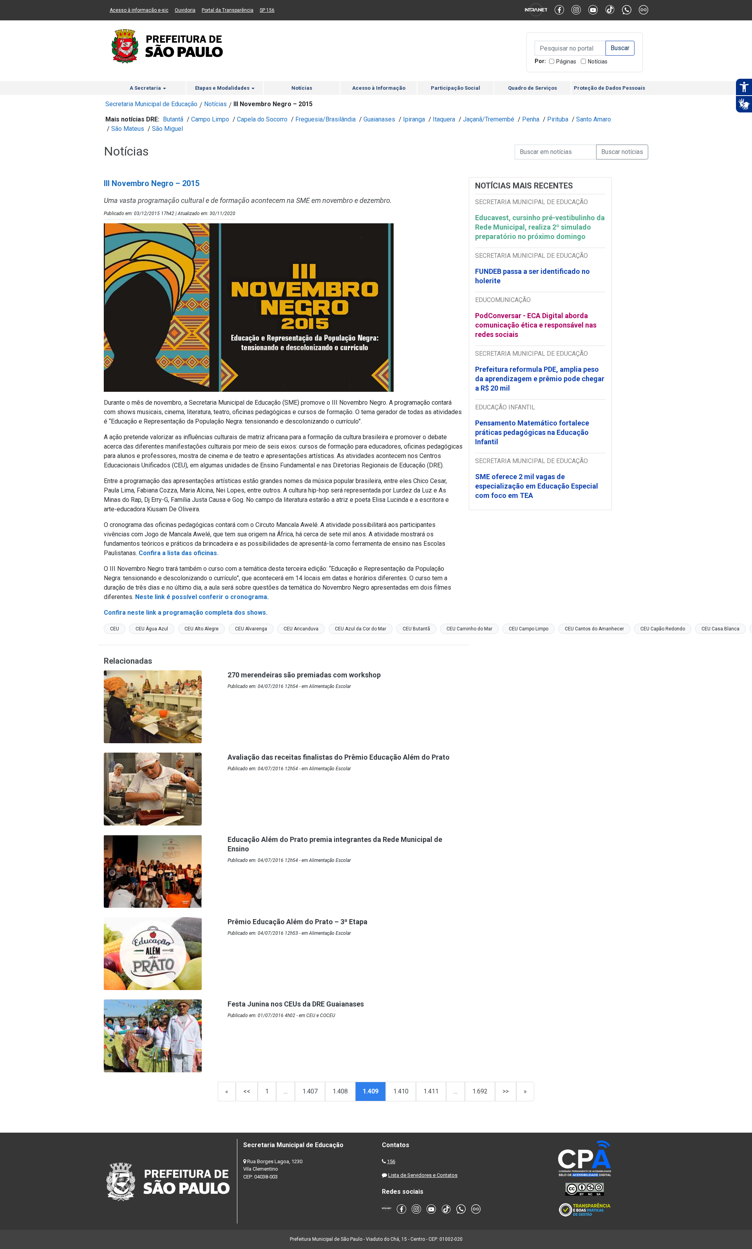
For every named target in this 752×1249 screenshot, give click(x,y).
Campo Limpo (210, 119)
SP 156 (267, 10)
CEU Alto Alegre (201, 629)
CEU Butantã (416, 629)
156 (391, 1161)
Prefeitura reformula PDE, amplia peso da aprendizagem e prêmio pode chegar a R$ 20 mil (539, 378)
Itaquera (444, 119)
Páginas (566, 61)
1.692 (480, 1091)
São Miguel (167, 128)
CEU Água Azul (152, 629)
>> (506, 1091)
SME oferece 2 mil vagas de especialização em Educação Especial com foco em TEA (536, 486)
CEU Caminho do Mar (469, 629)
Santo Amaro (593, 119)
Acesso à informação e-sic (139, 10)
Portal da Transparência (227, 10)
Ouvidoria (185, 10)
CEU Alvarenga (251, 629)
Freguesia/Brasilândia (325, 119)
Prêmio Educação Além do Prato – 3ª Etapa (297, 922)
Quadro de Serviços (532, 88)
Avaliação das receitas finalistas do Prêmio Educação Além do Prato (339, 757)
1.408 (340, 1091)
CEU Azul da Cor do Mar (360, 629)
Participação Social (455, 88)
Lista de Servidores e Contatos (422, 1175)
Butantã (173, 119)
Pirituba (557, 119)
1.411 (431, 1091)
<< (246, 1091)
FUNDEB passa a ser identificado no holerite (532, 276)
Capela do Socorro (262, 119)
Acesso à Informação (378, 88)
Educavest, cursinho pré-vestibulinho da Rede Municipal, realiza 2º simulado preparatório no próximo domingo (540, 227)
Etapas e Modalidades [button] (223, 88)
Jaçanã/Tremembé (488, 119)
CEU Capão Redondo (662, 629)
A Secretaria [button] (146, 88)
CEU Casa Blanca (720, 629)
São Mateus (127, 128)
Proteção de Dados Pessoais (609, 88)
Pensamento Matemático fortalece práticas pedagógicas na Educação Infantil (532, 432)
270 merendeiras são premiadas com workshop (304, 675)
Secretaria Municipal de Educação (151, 104)
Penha (530, 119)
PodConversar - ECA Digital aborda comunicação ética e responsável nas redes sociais (536, 324)
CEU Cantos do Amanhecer (594, 629)
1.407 (310, 1091)
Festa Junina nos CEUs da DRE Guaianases (296, 1004)
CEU (114, 629)
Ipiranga (414, 119)
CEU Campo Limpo (528, 629)
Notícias (597, 61)
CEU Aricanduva (301, 629)
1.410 (401, 1091)
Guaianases (379, 119)
